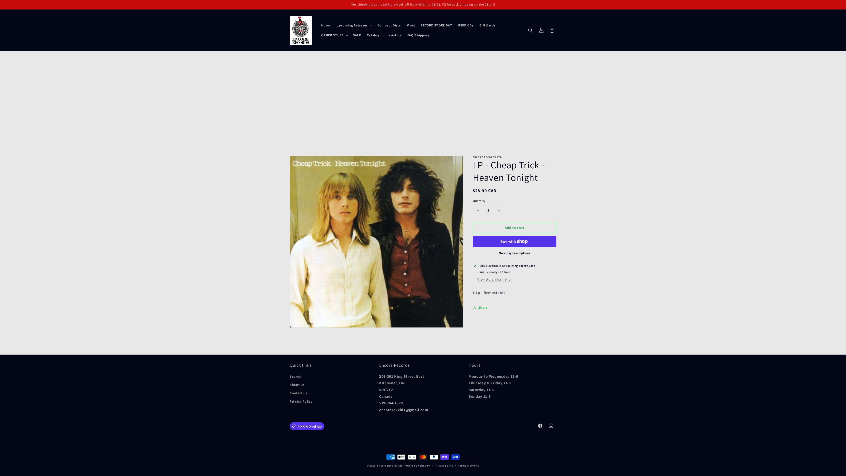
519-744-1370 (391, 402)
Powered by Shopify (417, 465)
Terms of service (468, 465)
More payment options (514, 253)
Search (295, 376)
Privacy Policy (301, 401)
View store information (494, 279)
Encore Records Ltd (390, 465)
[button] (354, 25)
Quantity (479, 201)
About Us (297, 384)
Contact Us (299, 393)
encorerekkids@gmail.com (403, 409)
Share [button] (483, 307)
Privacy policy (444, 465)
